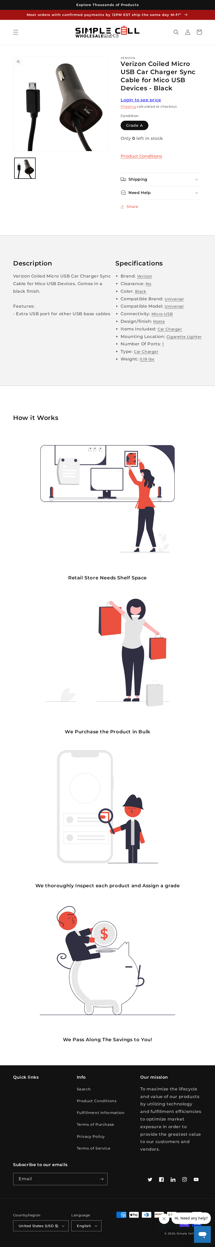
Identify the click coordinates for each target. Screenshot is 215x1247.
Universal (174, 299)
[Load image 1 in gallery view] (24, 168)
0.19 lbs (147, 359)
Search (84, 1089)
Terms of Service (94, 1148)
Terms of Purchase (95, 1124)
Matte (159, 321)
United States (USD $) (38, 1226)
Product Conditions (141, 156)
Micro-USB (162, 314)
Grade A (134, 125)
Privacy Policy (91, 1136)
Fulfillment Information (101, 1112)
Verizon (144, 276)
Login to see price (141, 99)
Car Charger (170, 329)
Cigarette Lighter (184, 336)
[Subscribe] (101, 1179)
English (84, 1226)
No (148, 283)
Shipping (128, 106)
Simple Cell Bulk (189, 1233)
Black (140, 291)
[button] (16, 32)
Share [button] (132, 206)
